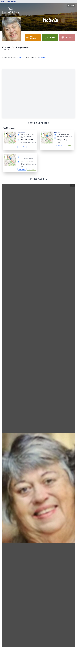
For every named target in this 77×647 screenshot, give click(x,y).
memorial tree (20, 57)
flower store (42, 57)
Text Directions (22, 147)
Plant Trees (31, 147)
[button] (10, 136)
